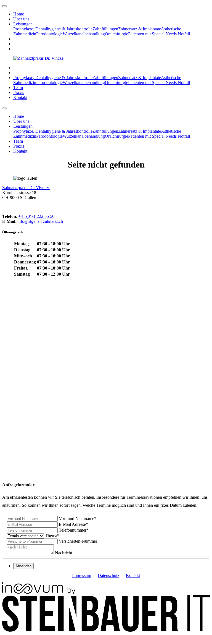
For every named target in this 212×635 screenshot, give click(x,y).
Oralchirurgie (116, 34)
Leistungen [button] (23, 24)
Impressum (81, 575)
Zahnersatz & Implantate (139, 29)
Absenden (23, 566)
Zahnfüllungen (105, 29)
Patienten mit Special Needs (152, 34)
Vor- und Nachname (77, 518)
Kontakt (20, 97)
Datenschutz (108, 575)
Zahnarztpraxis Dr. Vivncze (26, 187)
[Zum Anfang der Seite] (4, 6)
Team (18, 87)
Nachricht (63, 552)
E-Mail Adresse (73, 524)
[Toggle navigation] (4, 108)
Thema (52, 535)
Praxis (18, 92)
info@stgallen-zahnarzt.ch (40, 221)
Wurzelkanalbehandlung (84, 34)
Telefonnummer (74, 530)
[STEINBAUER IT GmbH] (106, 630)
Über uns (21, 19)
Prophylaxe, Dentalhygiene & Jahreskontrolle (52, 29)
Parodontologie (49, 34)
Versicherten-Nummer (78, 541)
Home (18, 14)
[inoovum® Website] (38, 592)
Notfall (183, 34)
